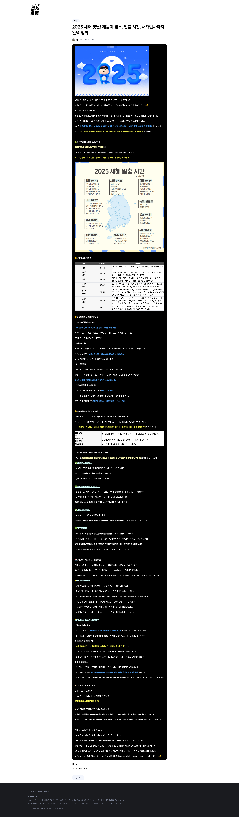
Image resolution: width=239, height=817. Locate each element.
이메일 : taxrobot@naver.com (91, 803)
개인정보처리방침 (43, 791)
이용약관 (31, 791)
